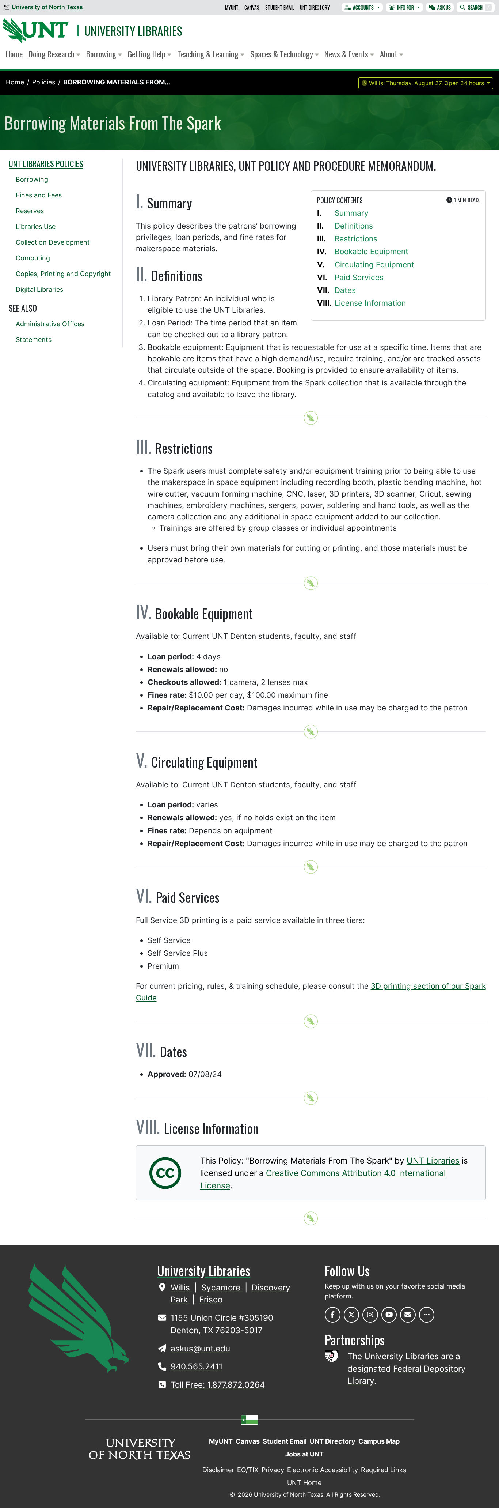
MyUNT (232, 7)
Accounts (363, 7)
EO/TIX (248, 1470)
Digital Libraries (39, 289)
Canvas (251, 7)
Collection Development (53, 242)
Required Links (383, 1470)
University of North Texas (47, 7)
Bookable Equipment (371, 251)
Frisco (210, 1299)
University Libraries (133, 30)
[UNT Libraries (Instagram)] (370, 1315)
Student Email (279, 7)
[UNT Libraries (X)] (351, 1315)
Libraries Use (36, 226)
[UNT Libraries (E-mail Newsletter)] (408, 1315)
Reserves (30, 211)
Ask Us (444, 7)
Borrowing (32, 179)
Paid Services (359, 277)
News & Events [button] (347, 54)
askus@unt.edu (200, 1348)
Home (14, 54)
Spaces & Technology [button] (282, 54)
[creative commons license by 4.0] (165, 1183)
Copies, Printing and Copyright (63, 274)
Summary (352, 213)
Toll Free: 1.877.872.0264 (218, 1385)
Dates (345, 290)
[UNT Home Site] (78, 1317)
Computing (33, 258)
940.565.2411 (196, 1366)
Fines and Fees (39, 195)
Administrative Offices (50, 324)
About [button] (389, 54)
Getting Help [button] (147, 54)
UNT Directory (315, 7)
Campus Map (379, 1441)
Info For (405, 7)
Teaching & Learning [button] (208, 54)
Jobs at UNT (304, 1454)
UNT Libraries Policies (46, 163)
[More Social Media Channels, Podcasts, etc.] (427, 1315)
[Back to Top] (311, 418)
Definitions (354, 225)
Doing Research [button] (52, 54)
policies (43, 82)
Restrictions (356, 238)
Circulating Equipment (374, 264)
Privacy (273, 1470)
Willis (181, 1287)
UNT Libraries (433, 1160)
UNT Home (304, 1482)
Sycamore (222, 1287)
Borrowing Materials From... (116, 82)
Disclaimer (218, 1470)
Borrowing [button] (102, 54)
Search (479, 7)
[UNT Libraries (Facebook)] (332, 1315)
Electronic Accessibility (322, 1470)
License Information (370, 303)
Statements (34, 339)
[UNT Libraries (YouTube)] (389, 1315)
